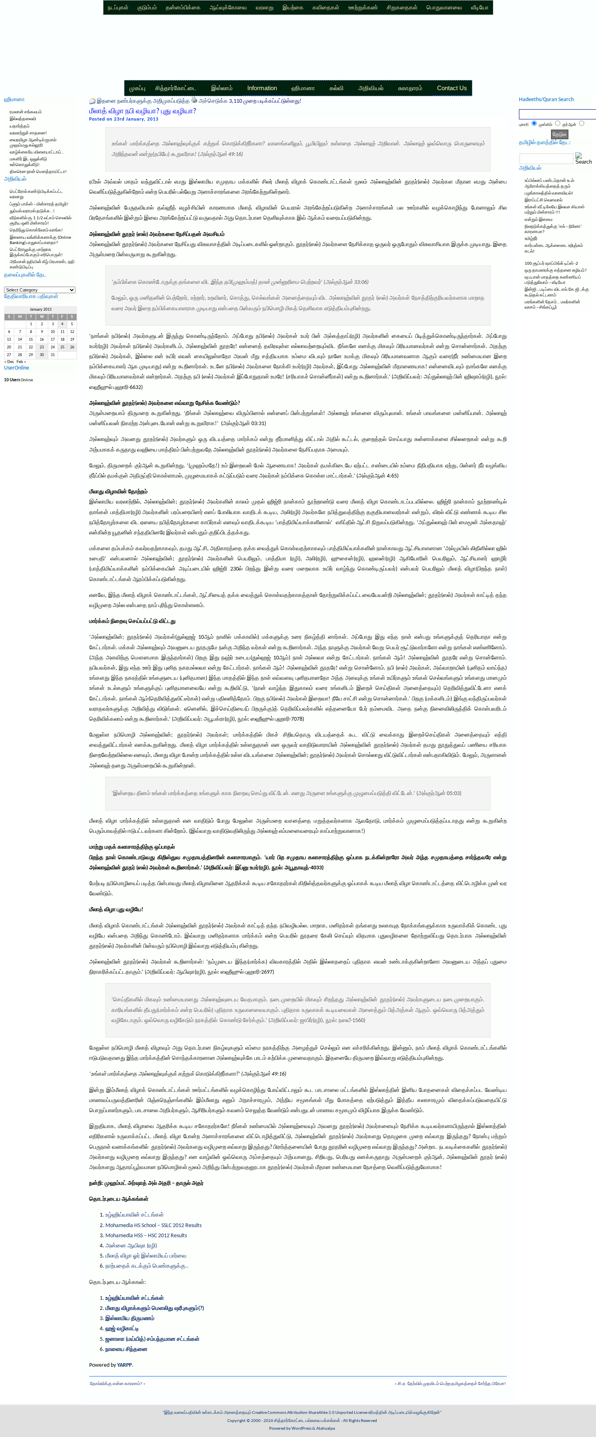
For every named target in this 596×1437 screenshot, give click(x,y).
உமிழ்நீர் (531, 239)
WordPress (301, 1428)
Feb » (21, 362)
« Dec (9, 362)
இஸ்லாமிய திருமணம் (129, 1319)
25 (62, 347)
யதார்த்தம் (20, 126)
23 (42, 347)
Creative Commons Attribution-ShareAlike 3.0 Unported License (309, 1413)
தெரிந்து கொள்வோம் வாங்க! (36, 230)
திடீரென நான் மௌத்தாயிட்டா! (38, 172)
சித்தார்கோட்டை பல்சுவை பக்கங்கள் (307, 1421)
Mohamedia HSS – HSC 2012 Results (146, 1236)
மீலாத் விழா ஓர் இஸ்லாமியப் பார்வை (146, 1256)
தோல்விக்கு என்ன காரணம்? (116, 1384)
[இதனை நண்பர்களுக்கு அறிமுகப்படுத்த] (92, 101)
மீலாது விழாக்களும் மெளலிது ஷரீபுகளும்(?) (154, 1308)
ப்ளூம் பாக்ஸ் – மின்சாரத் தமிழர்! (39, 204)
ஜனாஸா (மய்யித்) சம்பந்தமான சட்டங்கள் (152, 1339)
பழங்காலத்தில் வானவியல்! (549, 193)
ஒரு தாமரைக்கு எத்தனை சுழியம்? (556, 270)
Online (18, 380)
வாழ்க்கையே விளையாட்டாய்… (37, 152)
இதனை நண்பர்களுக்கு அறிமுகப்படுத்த (143, 101)
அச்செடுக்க (213, 101)
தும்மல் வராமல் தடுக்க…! (32, 211)
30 (42, 355)
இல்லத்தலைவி (23, 119)
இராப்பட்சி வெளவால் (543, 200)
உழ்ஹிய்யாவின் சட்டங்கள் (134, 1215)
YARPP (124, 1365)
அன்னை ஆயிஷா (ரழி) (131, 1246)
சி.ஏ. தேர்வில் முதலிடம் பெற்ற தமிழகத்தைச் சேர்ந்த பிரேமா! (452, 1384)
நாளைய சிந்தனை (126, 1349)
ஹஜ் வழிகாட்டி (122, 1329)
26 (72, 347)
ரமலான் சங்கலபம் (26, 112)
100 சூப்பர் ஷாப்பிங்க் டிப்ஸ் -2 (551, 263)
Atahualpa (325, 1428)
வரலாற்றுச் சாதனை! (28, 133)
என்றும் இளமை (539, 220)
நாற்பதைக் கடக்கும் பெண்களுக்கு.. (147, 1266)
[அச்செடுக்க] (194, 101)
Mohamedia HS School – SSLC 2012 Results (153, 1226)
